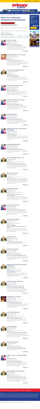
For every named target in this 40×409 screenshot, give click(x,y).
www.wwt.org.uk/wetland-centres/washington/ (14, 271)
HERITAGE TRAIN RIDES (13, 249)
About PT (37, 12)
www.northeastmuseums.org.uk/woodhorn (19, 179)
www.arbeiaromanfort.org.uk (16, 318)
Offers (28, 12)
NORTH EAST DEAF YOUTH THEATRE (16, 54)
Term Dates (8, 12)
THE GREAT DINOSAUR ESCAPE (14, 85)
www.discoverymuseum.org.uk (16, 45)
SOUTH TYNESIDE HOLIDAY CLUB (15, 157)
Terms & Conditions (3, 402)
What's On (2, 12)
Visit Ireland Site (36, 1)
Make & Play (23, 12)
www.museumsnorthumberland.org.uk (18, 209)
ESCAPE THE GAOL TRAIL (13, 205)
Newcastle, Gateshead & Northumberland (9, 15)
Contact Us (33, 12)
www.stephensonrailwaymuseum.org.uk (18, 255)
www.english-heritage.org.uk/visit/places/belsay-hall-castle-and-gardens (17, 226)
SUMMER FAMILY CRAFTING (14, 297)
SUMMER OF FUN (11, 237)
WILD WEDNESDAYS (12, 326)
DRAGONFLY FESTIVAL (12, 188)
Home (2, 15)
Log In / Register (28, 1)
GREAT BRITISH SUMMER (13, 219)
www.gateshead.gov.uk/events (16, 241)
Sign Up (33, 27)
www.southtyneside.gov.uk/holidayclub (18, 163)
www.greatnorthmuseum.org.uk (17, 104)
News (12, 12)
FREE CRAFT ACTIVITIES (12, 342)
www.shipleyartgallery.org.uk (16, 302)
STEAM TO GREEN (11, 40)
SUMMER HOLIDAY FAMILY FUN (15, 281)
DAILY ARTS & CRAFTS (12, 173)
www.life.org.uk (14, 90)
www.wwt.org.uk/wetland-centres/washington (14, 195)
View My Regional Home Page (7, 23)
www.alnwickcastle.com (15, 76)
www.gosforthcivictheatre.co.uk (17, 60)
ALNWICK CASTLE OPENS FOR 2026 (15, 70)
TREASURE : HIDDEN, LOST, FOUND (15, 100)
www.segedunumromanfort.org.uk (17, 287)
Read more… (25, 50)
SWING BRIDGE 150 (11, 114)
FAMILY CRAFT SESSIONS (13, 312)
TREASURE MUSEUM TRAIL (13, 144)
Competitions (17, 12)
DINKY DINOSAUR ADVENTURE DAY (16, 371)
